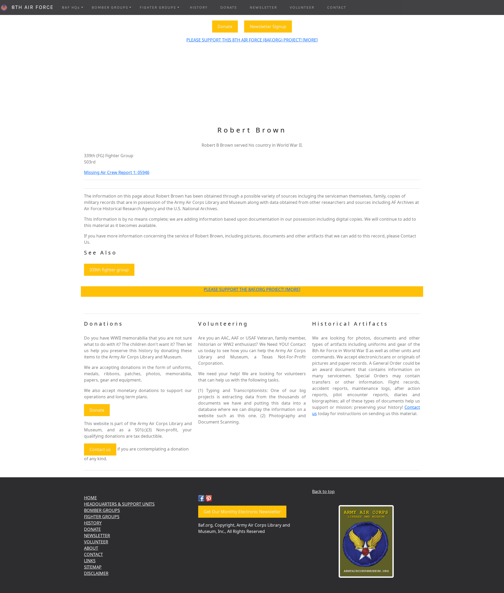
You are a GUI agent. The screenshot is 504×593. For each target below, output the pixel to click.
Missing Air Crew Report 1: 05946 (116, 172)
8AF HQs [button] (71, 7)
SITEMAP (93, 567)
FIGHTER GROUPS (101, 517)
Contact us (100, 449)
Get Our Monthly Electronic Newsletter (242, 512)
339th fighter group (109, 270)
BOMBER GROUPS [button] (110, 7)
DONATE (228, 7)
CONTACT (336, 7)
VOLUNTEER (302, 7)
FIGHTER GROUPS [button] (158, 7)
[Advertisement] (252, 86)
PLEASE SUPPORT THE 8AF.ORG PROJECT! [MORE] (252, 289)
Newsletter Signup (268, 26)
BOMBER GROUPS (102, 510)
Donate (225, 26)
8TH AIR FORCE (31, 7)
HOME (90, 498)
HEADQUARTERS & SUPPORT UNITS (119, 504)
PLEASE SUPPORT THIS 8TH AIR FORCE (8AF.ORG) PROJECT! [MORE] (252, 40)
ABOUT (91, 548)
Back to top (323, 491)
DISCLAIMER (96, 573)
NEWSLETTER (263, 7)
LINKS (90, 561)
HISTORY (199, 7)
